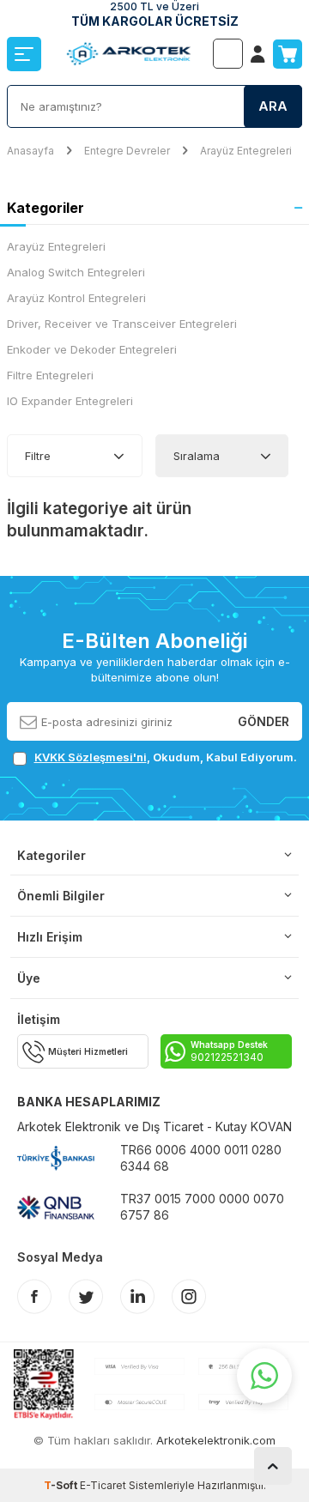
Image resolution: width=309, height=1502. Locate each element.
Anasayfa (30, 150)
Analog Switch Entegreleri (76, 272)
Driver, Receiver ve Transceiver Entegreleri (122, 323)
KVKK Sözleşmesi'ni (90, 757)
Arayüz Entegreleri (246, 150)
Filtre (38, 456)
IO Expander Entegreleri (70, 401)
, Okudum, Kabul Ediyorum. (165, 757)
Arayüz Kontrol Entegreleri (76, 298)
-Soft (62, 1485)
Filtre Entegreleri (50, 375)
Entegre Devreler (127, 150)
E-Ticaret (103, 1485)
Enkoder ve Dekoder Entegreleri (92, 349)
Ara (273, 106)
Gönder (263, 720)
